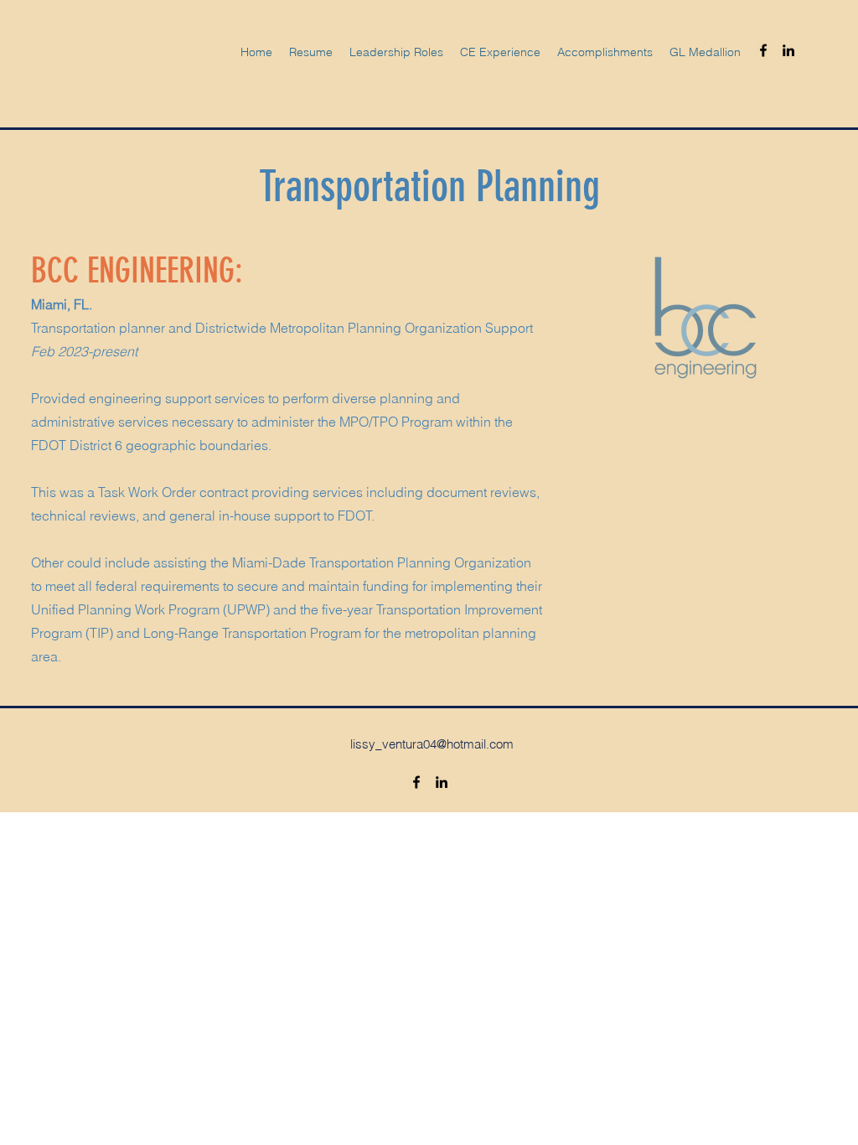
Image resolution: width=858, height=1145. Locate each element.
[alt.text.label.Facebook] (763, 50)
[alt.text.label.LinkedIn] (788, 50)
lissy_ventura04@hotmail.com (432, 744)
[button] (500, 52)
